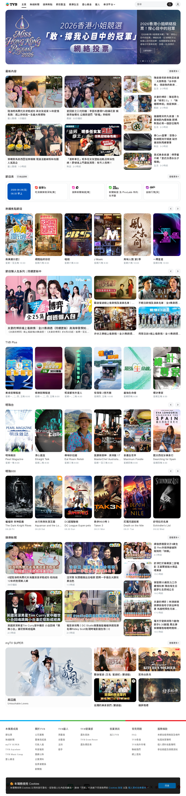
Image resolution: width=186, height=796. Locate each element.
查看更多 (173, 71)
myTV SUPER (14, 643)
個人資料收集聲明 (137, 787)
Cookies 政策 (116, 787)
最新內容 (11, 71)
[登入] (178, 4)
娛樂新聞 (11, 537)
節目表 (9, 176)
